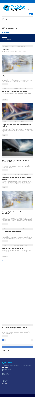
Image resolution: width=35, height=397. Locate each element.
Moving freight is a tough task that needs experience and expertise (17, 213)
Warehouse (21, 245)
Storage (15, 174)
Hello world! (5, 49)
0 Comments (23, 46)
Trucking (21, 88)
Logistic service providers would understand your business (16, 125)
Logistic (15, 245)
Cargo (15, 88)
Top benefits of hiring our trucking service (14, 91)
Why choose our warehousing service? (13, 76)
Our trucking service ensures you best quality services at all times (15, 161)
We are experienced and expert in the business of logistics (16, 178)
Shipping (17, 88)
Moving (18, 157)
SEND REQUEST (5, 32)
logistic (22, 121)
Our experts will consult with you (11, 231)
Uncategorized (18, 46)
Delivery (15, 157)
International (17, 121)
